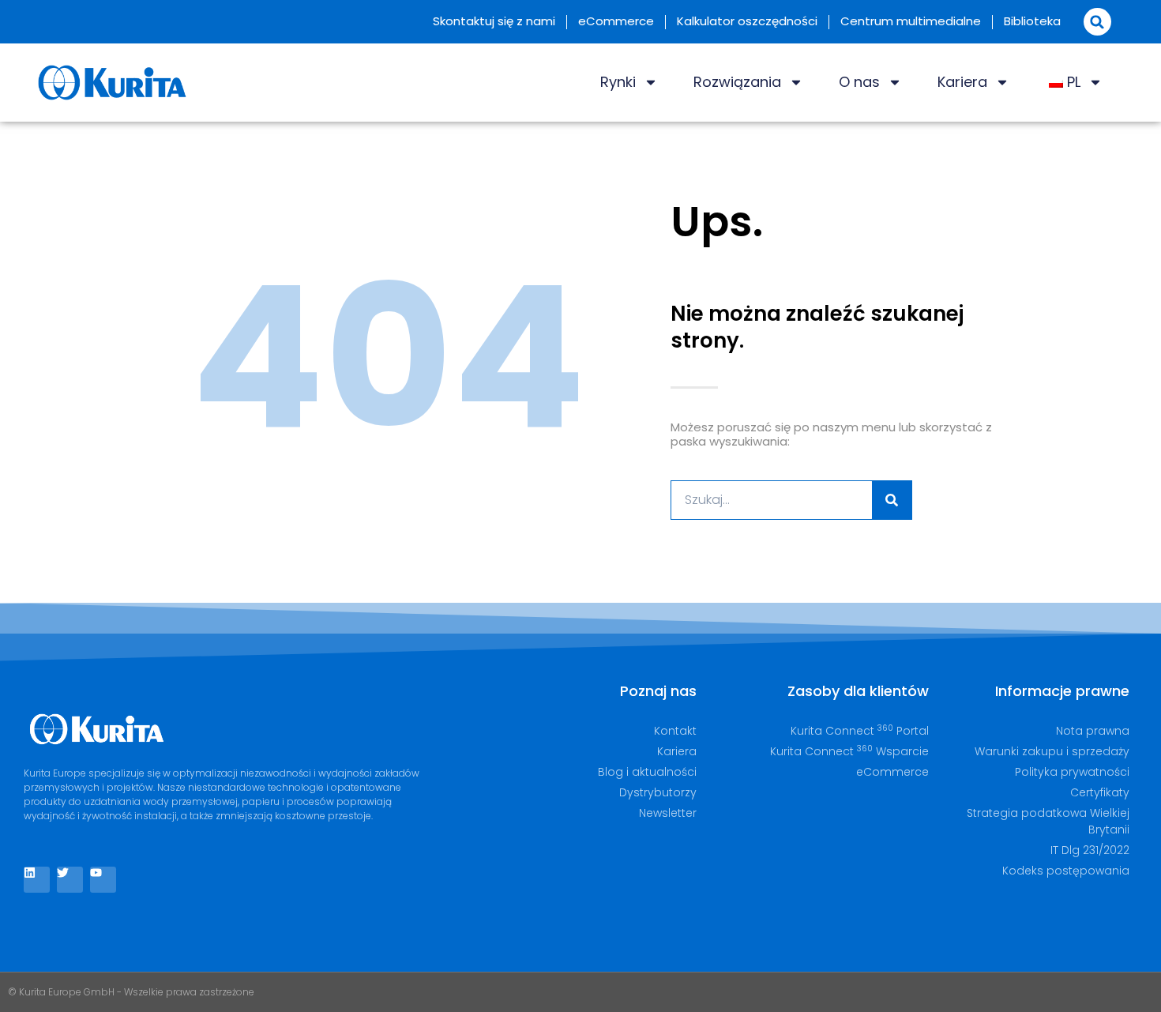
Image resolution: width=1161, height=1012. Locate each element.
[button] (1097, 22)
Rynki (618, 82)
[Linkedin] (37, 880)
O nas (859, 82)
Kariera (962, 82)
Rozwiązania (737, 82)
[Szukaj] (891, 500)
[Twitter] (70, 880)
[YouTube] (103, 880)
